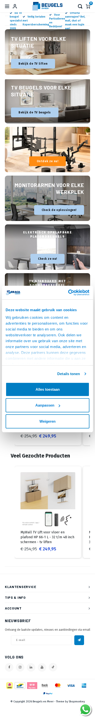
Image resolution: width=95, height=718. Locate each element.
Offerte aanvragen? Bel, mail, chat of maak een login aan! (75, 20)
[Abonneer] (79, 640)
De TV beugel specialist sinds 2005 (16, 20)
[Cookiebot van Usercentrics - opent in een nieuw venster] (68, 292)
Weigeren (47, 421)
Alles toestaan (48, 389)
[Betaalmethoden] (9, 685)
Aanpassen (44, 405)
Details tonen (68, 374)
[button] (10, 512)
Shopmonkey (77, 701)
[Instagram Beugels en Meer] (20, 667)
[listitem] (48, 512)
